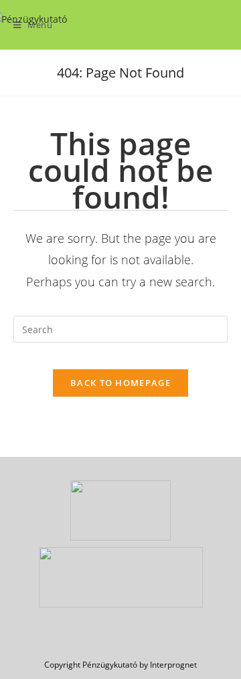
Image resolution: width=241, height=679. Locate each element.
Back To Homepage (120, 383)
